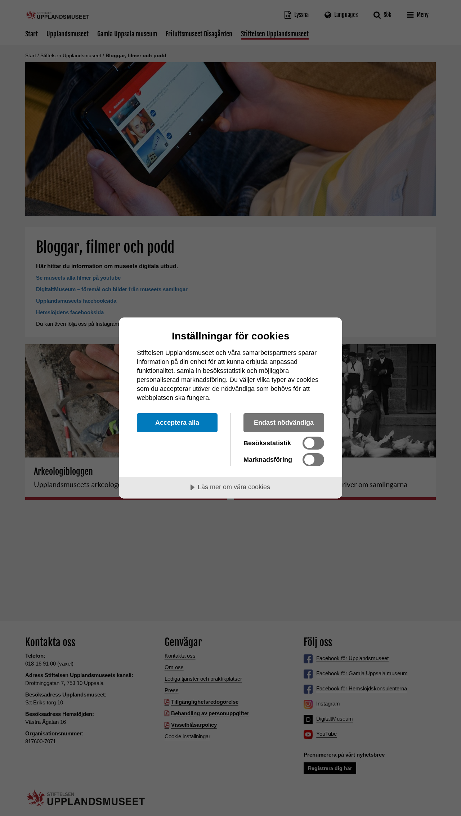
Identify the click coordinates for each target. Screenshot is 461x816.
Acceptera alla (177, 422)
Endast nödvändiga (284, 422)
